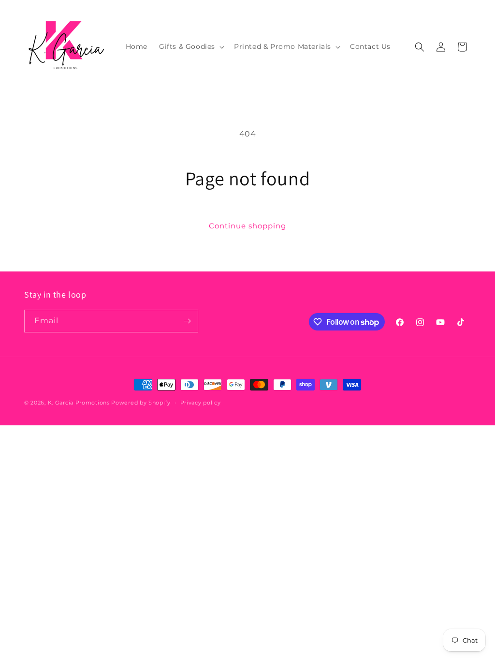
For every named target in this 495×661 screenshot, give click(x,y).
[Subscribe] (187, 321)
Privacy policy (200, 402)
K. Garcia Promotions (79, 402)
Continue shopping (247, 225)
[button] (190, 46)
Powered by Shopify (141, 402)
